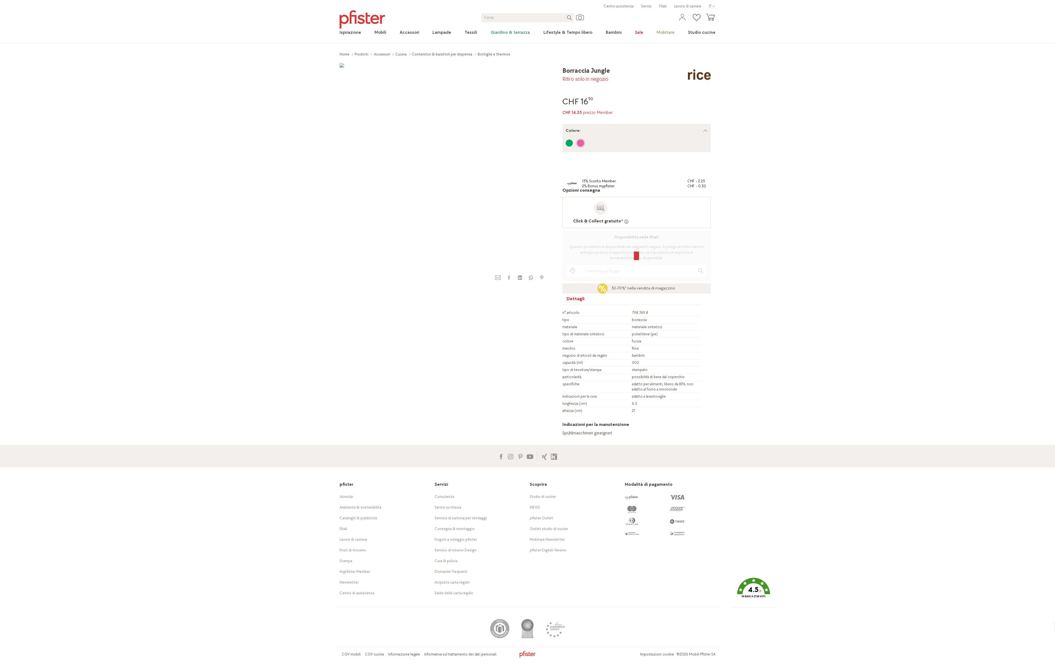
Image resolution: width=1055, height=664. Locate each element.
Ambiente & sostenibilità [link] (360, 507)
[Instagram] (510, 456)
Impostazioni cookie (657, 654)
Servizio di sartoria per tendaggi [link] (461, 518)
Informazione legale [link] (404, 654)
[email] (498, 278)
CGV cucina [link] (374, 654)
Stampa (346, 561)
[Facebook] (501, 456)
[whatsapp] (530, 278)
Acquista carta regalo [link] (452, 582)
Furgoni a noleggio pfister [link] (456, 539)
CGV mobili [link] (351, 654)
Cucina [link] (401, 54)
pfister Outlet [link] (541, 518)
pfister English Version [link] (548, 550)
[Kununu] (554, 456)
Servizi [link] (646, 6)
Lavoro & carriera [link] (687, 6)
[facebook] (508, 278)
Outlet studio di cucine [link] (549, 528)
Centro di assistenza (357, 593)
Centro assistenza (619, 6)
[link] (350, 33)
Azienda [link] (346, 496)
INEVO (535, 507)
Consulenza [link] (444, 496)
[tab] (575, 300)
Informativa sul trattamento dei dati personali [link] (460, 654)
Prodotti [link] (361, 54)
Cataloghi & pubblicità (358, 518)
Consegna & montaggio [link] (454, 528)
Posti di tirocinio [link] (353, 550)
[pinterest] (541, 278)
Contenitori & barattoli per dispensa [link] (442, 54)
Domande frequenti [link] (451, 571)
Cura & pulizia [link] (446, 561)
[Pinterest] (520, 456)
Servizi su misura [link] (448, 507)
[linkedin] (519, 278)
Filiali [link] (663, 6)
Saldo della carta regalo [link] (454, 593)
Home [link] (344, 54)
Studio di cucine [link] (543, 496)
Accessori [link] (382, 54)
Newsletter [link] (349, 582)
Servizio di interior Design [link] (455, 550)
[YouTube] (530, 456)
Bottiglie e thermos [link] (494, 54)
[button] (753, 592)
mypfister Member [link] (355, 571)
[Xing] (544, 456)
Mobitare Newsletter (547, 539)
